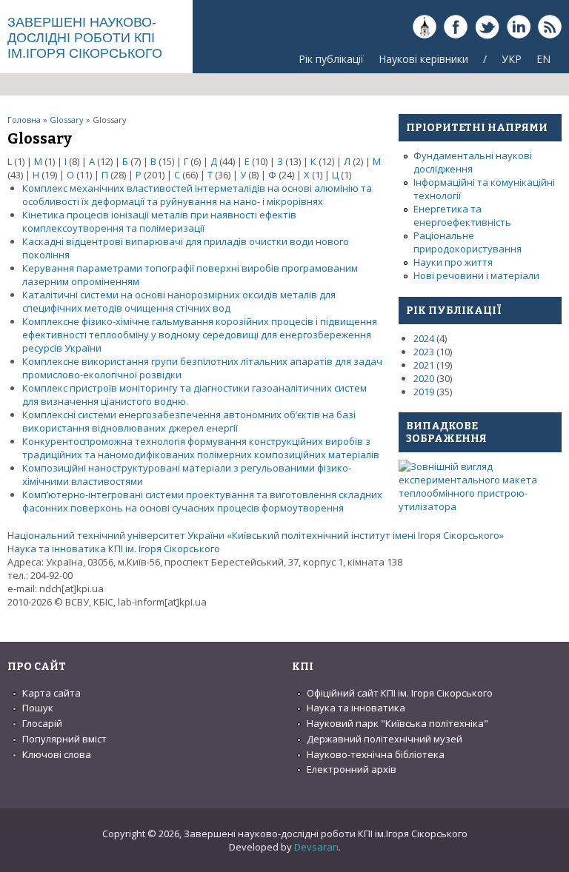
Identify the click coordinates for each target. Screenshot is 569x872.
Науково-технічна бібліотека (376, 754)
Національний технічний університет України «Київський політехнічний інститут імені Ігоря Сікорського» (255, 535)
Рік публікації (331, 59)
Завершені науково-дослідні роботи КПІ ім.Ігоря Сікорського (84, 38)
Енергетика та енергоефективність (462, 215)
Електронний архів (351, 769)
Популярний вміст (64, 738)
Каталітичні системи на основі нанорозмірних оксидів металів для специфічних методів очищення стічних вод (179, 301)
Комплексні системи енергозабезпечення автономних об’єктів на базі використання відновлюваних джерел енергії (189, 421)
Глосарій (42, 723)
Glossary (67, 119)
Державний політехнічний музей (384, 738)
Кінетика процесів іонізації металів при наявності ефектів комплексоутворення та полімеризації (159, 221)
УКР (512, 59)
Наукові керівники (423, 59)
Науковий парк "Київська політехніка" (397, 723)
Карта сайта (51, 693)
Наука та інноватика (356, 707)
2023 (423, 351)
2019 (423, 391)
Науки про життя (453, 262)
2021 (423, 365)
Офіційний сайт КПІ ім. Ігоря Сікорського (400, 693)
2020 (423, 378)
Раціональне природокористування (467, 242)
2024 (423, 338)
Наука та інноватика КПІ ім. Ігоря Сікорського (113, 548)
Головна (24, 119)
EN (543, 59)
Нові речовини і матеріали (476, 275)
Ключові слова (56, 754)
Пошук (37, 707)
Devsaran (316, 846)
